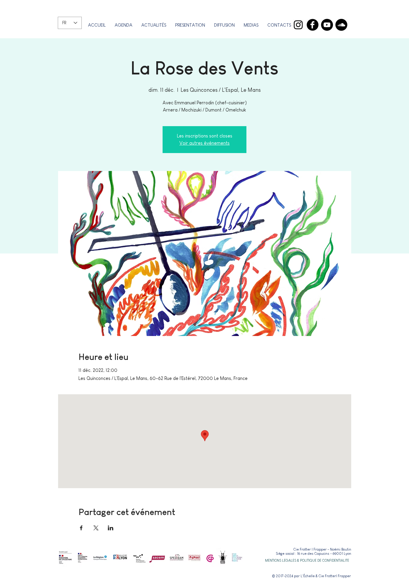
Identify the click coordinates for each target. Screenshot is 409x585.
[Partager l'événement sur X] (96, 528)
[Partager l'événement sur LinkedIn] (110, 528)
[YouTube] (327, 25)
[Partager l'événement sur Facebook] (81, 528)
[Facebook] (313, 25)
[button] (190, 25)
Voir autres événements (204, 143)
